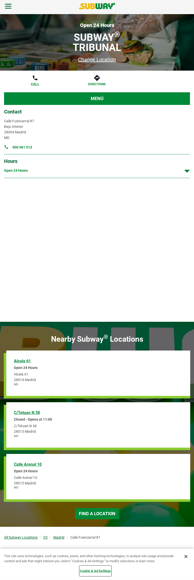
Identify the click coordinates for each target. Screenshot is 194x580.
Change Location (97, 59)
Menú (97, 98)
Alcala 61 (22, 361)
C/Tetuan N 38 (27, 412)
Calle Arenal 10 (28, 464)
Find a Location (97, 513)
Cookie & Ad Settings (95, 571)
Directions (97, 84)
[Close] (185, 556)
